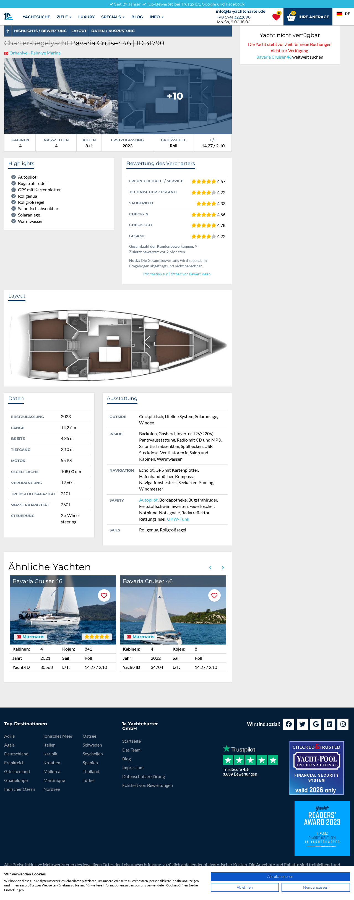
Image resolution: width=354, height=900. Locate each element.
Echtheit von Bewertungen (147, 785)
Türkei (89, 780)
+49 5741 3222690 (234, 17)
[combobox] (343, 13)
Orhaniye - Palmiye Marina (35, 52)
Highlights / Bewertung (40, 30)
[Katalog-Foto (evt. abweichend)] (175, 95)
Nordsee (51, 789)
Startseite (131, 741)
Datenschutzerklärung (143, 776)
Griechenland (17, 771)
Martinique (54, 780)
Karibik (50, 753)
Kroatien (51, 762)
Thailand (91, 771)
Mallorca (51, 771)
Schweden (92, 744)
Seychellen (93, 753)
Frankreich (14, 762)
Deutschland (16, 753)
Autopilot (148, 499)
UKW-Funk (178, 518)
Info (155, 16)
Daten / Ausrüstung (113, 30)
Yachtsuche (36, 16)
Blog (137, 16)
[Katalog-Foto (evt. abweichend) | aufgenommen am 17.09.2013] (61, 95)
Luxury (86, 16)
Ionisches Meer (57, 736)
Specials (111, 16)
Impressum (133, 767)
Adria (9, 736)
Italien (49, 744)
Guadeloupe (16, 780)
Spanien (90, 762)
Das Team (131, 749)
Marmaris (33, 637)
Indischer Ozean (19, 789)
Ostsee (89, 736)
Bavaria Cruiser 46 (273, 56)
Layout (79, 30)
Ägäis (9, 744)
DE (347, 13)
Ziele (63, 16)
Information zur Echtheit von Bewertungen (176, 274)
